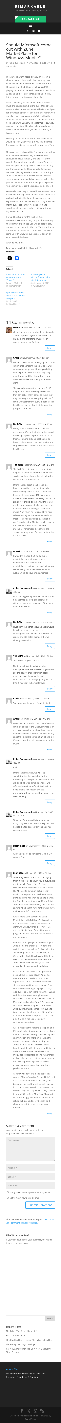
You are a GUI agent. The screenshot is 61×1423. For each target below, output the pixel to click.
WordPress (30, 1419)
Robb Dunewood (17, 63)
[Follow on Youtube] (39, 31)
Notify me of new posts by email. (25, 1197)
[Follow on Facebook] (22, 31)
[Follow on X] (27, 31)
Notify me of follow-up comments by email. (30, 1192)
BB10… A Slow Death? (16, 1335)
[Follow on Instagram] (33, 31)
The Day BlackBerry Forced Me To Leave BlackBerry (30, 1340)
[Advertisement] (30, 1279)
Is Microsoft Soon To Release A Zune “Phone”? (15, 277)
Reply (49, 348)
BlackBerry (45, 63)
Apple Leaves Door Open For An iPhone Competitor (15, 295)
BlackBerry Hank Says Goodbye (20, 1344)
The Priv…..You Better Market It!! (21, 1331)
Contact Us (30, 19)
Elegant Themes (30, 1415)
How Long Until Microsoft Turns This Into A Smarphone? (40, 277)
